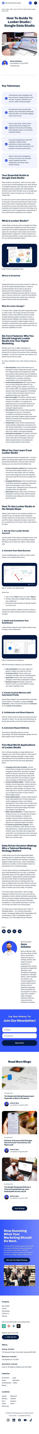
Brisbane (4, 1398)
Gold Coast (5, 1406)
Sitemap (4, 1316)
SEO (11, 9)
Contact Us (5, 1313)
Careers (4, 1308)
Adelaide (13, 1398)
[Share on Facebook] (4, 931)
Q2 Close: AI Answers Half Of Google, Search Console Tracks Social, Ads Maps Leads (18, 1143)
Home (3, 9)
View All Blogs (20, 1208)
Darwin (12, 1403)
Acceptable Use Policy (24, 1415)
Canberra (13, 1401)
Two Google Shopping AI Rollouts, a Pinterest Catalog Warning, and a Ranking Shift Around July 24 (17, 1189)
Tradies (14, 1383)
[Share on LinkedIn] (9, 931)
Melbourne (13, 1396)
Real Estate (15, 1380)
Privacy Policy (13, 1415)
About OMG (5, 1306)
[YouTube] (25, 1420)
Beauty (4, 1385)
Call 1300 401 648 (30, 3)
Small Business (6, 1383)
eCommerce (5, 1378)
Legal (14, 1378)
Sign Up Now (19, 1043)
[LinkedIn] (13, 1420)
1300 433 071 (11, 1337)
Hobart (4, 1403)
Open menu (35, 3)
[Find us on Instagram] (20, 931)
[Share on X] (14, 931)
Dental (4, 1380)
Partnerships (6, 1311)
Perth (3, 1401)
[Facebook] (19, 1420)
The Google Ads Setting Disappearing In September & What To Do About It (19, 1097)
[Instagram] (8, 1420)
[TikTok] (31, 1420)
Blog (7, 9)
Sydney (4, 1396)
